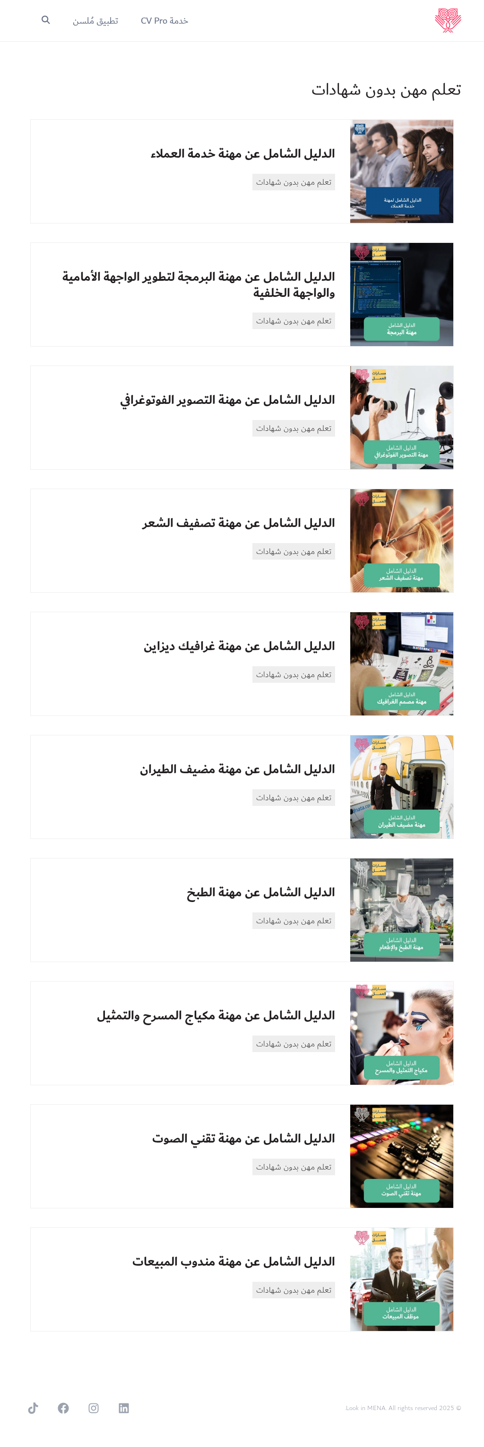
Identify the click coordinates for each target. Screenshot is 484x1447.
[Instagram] (93, 1408)
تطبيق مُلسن (95, 20)
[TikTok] (33, 1408)
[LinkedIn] (123, 1408)
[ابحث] (45, 20)
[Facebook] (63, 1408)
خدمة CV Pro (165, 20)
